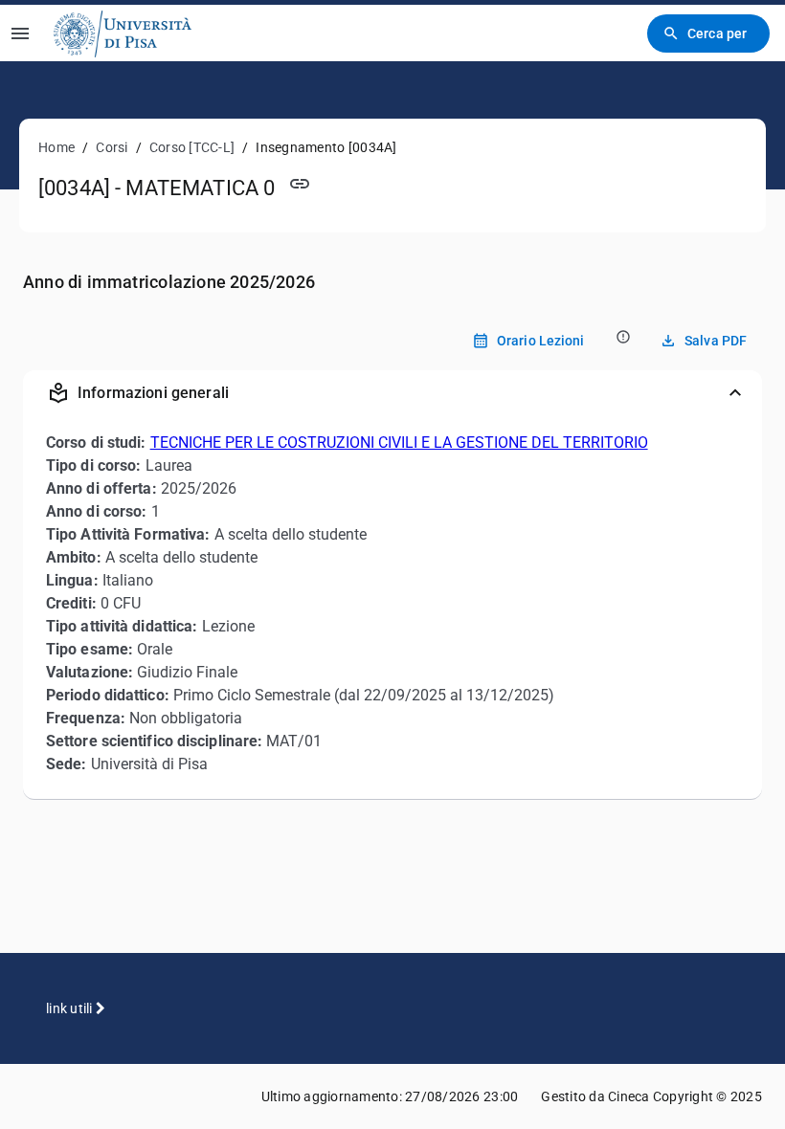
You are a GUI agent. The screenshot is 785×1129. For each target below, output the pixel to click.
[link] (122, 33)
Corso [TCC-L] (192, 147)
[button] (392, 393)
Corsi (111, 147)
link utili (71, 1008)
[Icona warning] (622, 336)
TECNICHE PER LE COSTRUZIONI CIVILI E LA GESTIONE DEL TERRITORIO (399, 442)
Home (56, 147)
